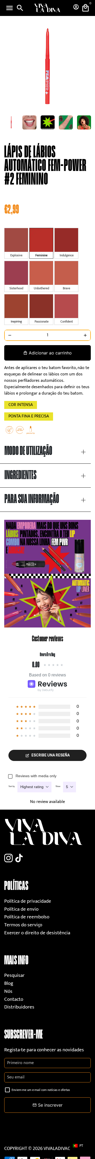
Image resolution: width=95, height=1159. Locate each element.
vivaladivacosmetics (67, 1149)
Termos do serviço (23, 925)
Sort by (11, 786)
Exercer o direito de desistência (37, 933)
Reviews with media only (36, 776)
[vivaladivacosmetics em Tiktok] (19, 858)
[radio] (16, 243)
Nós (8, 991)
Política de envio (21, 909)
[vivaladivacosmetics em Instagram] (8, 858)
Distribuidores (19, 1007)
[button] (80, 1145)
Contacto (13, 999)
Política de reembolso (26, 917)
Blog (8, 983)
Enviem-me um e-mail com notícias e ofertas (41, 1089)
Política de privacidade (27, 901)
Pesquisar (14, 975)
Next (86, 67)
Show (57, 786)
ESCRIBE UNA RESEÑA (50, 755)
